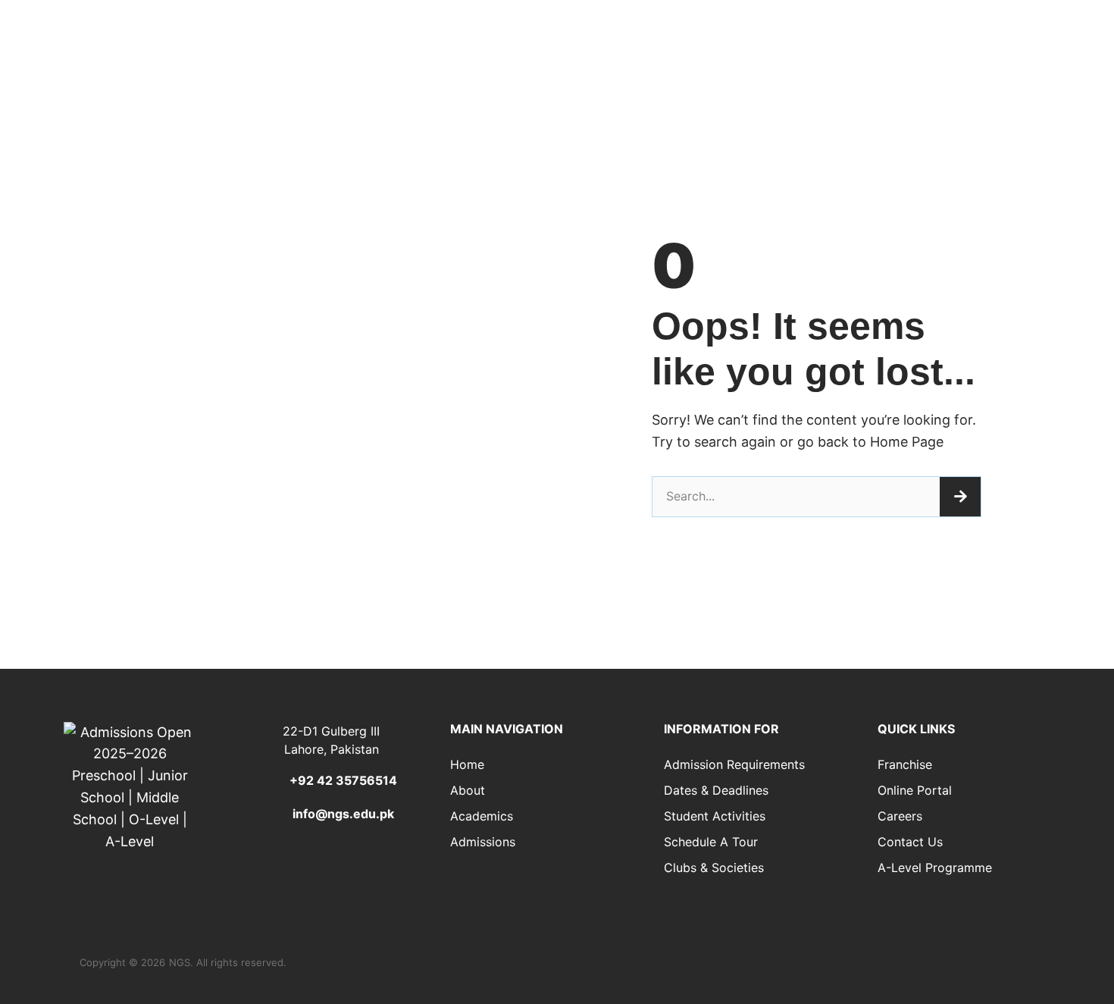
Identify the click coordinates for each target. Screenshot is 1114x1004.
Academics (481, 816)
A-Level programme (935, 867)
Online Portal (915, 790)
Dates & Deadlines (716, 790)
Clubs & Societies (714, 867)
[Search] (960, 496)
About (467, 790)
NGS (179, 962)
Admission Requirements (734, 764)
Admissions (482, 841)
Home (467, 764)
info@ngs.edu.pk (343, 813)
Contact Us (910, 841)
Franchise (905, 764)
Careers (900, 816)
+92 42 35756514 (343, 780)
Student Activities (714, 816)
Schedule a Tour (711, 841)
